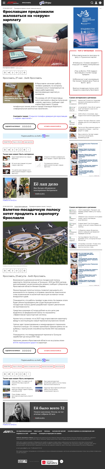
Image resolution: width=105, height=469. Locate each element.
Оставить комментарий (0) (52, 126)
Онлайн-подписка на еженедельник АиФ (81, 431)
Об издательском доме (24, 431)
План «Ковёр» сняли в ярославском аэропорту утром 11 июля (22, 396)
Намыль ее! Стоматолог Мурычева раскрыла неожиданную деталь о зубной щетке (89, 102)
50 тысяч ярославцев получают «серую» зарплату (22, 164)
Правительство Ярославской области (15, 266)
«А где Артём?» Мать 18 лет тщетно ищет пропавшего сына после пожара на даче (89, 108)
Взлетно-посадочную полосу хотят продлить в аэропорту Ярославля (86, 89)
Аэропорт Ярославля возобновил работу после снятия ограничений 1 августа (55, 389)
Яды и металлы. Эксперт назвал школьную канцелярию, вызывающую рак (88, 135)
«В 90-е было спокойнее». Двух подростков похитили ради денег (89, 114)
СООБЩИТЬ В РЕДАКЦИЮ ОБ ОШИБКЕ (50, 433)
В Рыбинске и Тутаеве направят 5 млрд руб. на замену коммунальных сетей (85, 64)
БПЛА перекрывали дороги (25, 343)
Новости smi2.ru (10, 200)
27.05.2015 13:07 (7, 8)
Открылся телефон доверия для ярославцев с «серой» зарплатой (54, 157)
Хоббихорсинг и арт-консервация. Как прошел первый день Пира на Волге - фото (86, 81)
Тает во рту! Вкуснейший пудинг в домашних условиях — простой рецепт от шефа (89, 129)
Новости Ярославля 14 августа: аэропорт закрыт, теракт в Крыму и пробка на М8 (22, 389)
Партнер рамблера (34, 461)
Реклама (47, 431)
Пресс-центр (38, 431)
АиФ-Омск (19, 67)
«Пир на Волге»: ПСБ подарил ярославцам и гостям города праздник (85, 72)
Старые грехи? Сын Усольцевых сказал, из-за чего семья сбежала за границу (89, 225)
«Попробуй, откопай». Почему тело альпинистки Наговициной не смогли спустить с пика (89, 245)
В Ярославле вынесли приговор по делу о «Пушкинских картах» (85, 56)
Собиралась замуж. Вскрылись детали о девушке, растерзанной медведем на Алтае (88, 231)
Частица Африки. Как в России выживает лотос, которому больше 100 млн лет (89, 238)
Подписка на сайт (22, 433)
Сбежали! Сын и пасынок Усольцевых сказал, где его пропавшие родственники (90, 218)
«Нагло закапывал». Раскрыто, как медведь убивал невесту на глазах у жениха (89, 211)
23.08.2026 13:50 (8, 206)
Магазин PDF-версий (58, 431)
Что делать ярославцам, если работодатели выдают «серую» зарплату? (21, 171)
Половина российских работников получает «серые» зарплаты (53, 165)
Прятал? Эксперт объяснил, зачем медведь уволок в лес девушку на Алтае (89, 122)
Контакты (33, 433)
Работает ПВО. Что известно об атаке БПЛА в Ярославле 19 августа (22, 382)
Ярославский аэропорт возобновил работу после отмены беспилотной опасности (55, 382)
